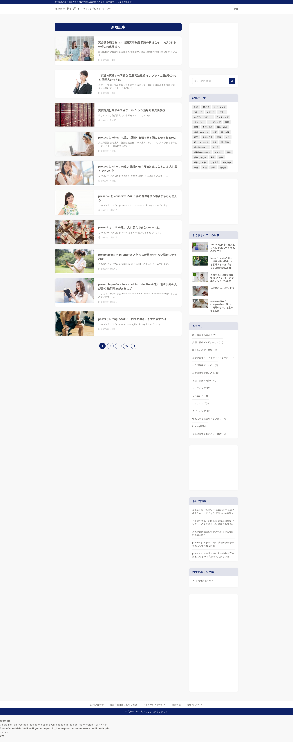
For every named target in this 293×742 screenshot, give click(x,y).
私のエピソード (201, 142)
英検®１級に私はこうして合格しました (83, 8)
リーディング (215, 122)
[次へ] (134, 346)
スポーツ (211, 112)
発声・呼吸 (208, 137)
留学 (196, 137)
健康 (227, 122)
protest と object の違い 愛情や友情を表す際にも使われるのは (213, 544)
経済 (215, 142)
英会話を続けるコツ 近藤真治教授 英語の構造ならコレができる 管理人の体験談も (213, 511)
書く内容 (225, 132)
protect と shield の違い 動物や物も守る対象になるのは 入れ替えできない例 (213, 555)
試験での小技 (200, 162)
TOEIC (206, 107)
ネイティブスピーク (203, 117)
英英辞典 (218, 152)
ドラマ (222, 112)
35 (126, 346)
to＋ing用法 (200, 426)
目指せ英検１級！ (204, 580)
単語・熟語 (208, 127)
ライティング (222, 117)
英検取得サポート (202, 152)
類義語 (223, 167)
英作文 (216, 147)
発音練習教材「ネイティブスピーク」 (213, 357)
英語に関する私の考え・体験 (209, 433)
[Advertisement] (214, 45)
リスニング (199, 122)
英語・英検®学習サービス (207, 342)
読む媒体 (227, 162)
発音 (219, 137)
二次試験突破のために (205, 372)
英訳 (229, 152)
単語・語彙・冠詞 (204, 380)
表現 (213, 157)
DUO (196, 107)
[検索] (232, 81)
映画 (215, 132)
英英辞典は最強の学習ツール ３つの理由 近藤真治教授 (213, 533)
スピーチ (198, 112)
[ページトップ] (286, 735)
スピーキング (219, 107)
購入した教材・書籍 (204, 349)
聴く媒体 (225, 142)
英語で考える (200, 157)
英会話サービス (201, 147)
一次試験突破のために (205, 365)
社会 (228, 137)
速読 (205, 167)
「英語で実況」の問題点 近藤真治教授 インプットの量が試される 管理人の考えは (213, 522)
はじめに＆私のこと (204, 334)
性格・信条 (222, 127)
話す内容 (215, 162)
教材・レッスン (201, 132)
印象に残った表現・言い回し (209, 418)
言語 (221, 157)
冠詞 (196, 127)
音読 (213, 167)
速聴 (196, 167)
